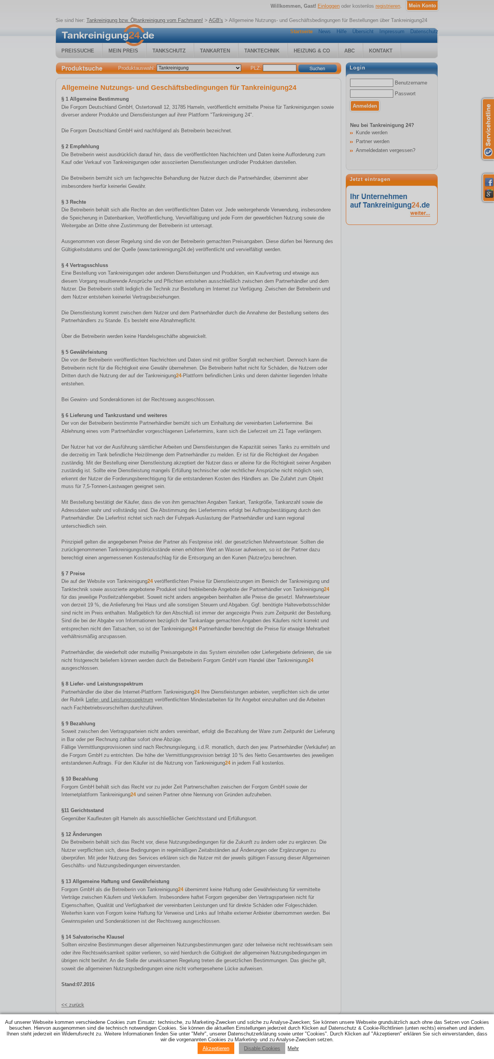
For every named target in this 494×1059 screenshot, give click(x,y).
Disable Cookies (262, 1048)
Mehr (293, 1048)
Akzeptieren (216, 1048)
